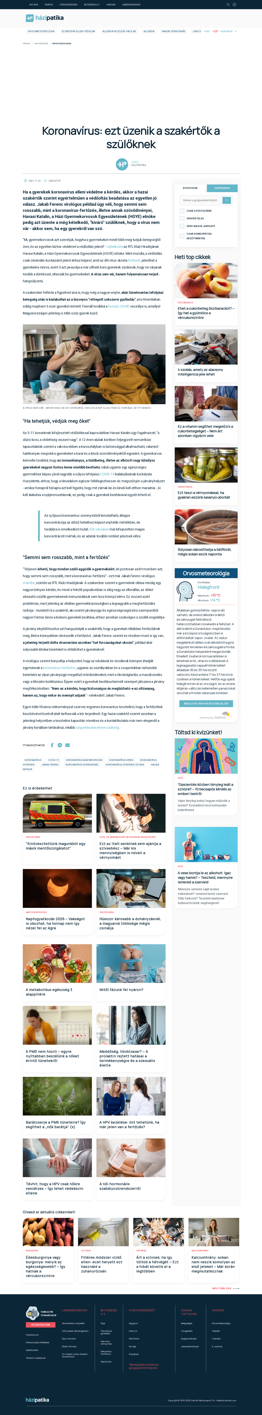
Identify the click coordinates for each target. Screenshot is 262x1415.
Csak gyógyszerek (199, 211)
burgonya (32, 1250)
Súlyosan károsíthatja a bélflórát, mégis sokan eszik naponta (205, 551)
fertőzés (134, 260)
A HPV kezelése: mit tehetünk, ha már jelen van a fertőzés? (129, 1124)
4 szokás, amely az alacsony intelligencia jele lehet (200, 371)
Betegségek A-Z (92, 4)
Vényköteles (195, 218)
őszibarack (185, 302)
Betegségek (186, 1323)
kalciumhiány (200, 1250)
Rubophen (134, 1354)
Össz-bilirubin (69, 1338)
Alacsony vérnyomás (106, 1342)
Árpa (103, 1323)
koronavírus (33, 760)
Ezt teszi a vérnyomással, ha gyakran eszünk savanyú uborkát (204, 494)
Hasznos (110, 4)
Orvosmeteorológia (41, 31)
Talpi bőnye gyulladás (106, 1332)
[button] (75, 1312)
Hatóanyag (222, 188)
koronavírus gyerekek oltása (125, 764)
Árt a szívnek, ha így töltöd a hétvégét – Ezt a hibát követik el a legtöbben (157, 1264)
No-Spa (132, 1346)
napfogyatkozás (36, 912)
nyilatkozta (115, 247)
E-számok (217, 1346)
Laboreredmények (131, 4)
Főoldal (26, 44)
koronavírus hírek (121, 760)
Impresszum (32, 1334)
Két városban (99, 529)
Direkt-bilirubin (69, 1346)
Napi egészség (41, 44)
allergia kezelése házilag (119, 31)
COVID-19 (107, 474)
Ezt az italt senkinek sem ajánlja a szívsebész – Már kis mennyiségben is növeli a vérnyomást (130, 850)
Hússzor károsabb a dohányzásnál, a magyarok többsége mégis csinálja (130, 923)
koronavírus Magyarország (84, 760)
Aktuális (33, 4)
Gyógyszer (190, 188)
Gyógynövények (189, 1338)
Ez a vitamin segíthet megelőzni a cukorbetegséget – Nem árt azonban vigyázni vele (205, 431)
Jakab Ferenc (50, 764)
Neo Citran (134, 1338)
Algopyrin (133, 1323)
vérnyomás (185, 487)
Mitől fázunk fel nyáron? (121, 989)
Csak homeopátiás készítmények (199, 236)
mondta (28, 583)
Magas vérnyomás (173, 31)
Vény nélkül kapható (201, 226)
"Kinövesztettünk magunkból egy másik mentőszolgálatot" (56, 845)
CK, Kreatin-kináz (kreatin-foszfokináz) (75, 1355)
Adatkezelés (32, 1350)
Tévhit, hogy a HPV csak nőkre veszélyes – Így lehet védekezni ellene (54, 1188)
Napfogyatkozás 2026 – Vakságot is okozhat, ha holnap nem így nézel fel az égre (55, 923)
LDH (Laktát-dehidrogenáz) (75, 1330)
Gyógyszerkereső (68, 4)
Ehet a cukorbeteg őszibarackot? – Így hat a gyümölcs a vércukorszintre (206, 313)
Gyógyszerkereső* (142, 1310)
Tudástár (216, 1338)
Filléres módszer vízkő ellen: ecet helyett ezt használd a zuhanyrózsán (102, 1264)
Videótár (216, 1330)
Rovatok (49, 4)
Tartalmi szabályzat (35, 1357)
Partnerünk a (207, 717)
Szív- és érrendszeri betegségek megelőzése (128, 837)
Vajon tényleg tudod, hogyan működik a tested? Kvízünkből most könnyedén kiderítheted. (204, 805)
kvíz (180, 778)
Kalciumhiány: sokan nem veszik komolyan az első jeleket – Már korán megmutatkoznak (213, 1264)
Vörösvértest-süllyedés (73, 1323)
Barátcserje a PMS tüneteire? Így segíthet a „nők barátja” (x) (56, 1124)
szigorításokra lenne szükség (97, 727)
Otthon (86, 1250)
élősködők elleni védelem (78, 31)
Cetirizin (133, 1330)
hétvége (141, 1250)
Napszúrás (106, 1361)
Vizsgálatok (187, 1330)
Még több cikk (221, 1288)
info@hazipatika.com (226, 1400)
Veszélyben (33, 837)
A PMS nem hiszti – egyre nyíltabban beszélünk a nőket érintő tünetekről (52, 1056)
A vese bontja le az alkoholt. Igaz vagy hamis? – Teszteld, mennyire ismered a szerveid (205, 877)
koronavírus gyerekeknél (82, 764)
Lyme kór (198, 31)
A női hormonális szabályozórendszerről (120, 1186)
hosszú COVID (118, 306)
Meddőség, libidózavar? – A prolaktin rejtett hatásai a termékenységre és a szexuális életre (127, 1058)
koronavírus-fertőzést (59, 668)
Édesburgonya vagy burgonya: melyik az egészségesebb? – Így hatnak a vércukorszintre (45, 1266)
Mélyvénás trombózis (106, 1352)
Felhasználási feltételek (37, 1342)
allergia (148, 31)
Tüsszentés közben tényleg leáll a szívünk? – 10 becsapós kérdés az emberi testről (205, 789)
